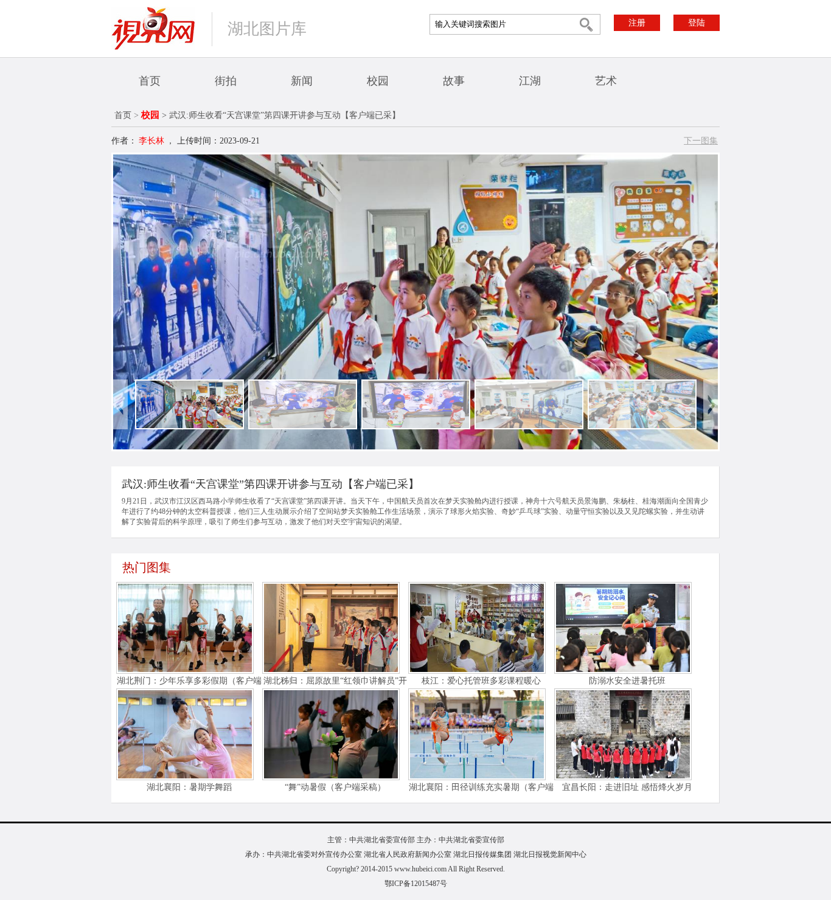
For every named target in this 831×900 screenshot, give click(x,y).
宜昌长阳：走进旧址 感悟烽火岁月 (627, 787)
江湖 (530, 81)
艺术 (606, 81)
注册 (636, 22)
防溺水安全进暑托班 (627, 680)
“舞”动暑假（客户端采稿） (335, 787)
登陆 (696, 22)
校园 (378, 81)
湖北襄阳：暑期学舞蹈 (189, 787)
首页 (150, 81)
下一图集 (701, 140)
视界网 (153, 28)
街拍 (226, 81)
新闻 (302, 81)
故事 (454, 81)
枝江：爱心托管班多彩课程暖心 (481, 680)
